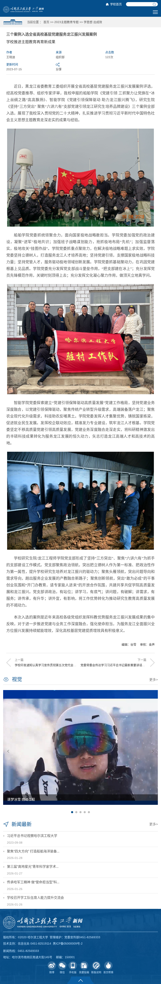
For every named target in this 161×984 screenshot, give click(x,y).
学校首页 (116, 4)
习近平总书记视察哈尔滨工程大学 (32, 836)
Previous (8, 751)
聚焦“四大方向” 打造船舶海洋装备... (33, 851)
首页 (46, 22)
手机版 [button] (73, 972)
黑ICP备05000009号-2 (68, 943)
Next (153, 751)
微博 (51, 972)
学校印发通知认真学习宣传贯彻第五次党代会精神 (47, 665)
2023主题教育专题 (66, 22)
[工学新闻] (23, 9)
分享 (59, 69)
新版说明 (96, 972)
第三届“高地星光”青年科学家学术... (32, 866)
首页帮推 (108, 972)
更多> (153, 679)
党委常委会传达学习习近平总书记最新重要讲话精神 (114, 665)
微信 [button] (62, 972)
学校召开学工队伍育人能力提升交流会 (35, 897)
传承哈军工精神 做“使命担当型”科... (33, 882)
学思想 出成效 (93, 22)
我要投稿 (84, 972)
